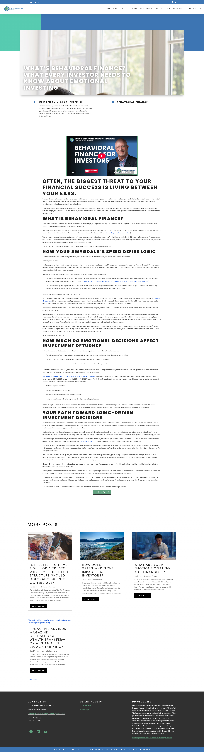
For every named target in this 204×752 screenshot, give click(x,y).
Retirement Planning (48, 587)
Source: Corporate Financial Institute (118, 233)
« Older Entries (33, 679)
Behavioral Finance (132, 102)
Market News (97, 580)
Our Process (115, 9)
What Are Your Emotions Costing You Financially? (152, 568)
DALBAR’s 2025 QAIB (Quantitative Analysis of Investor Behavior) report (68, 376)
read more (38, 606)
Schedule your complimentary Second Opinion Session (46, 714)
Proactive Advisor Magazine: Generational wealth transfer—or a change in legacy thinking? (48, 638)
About (160, 9)
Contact (190, 9)
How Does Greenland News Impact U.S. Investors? (98, 570)
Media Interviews (51, 651)
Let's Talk (102, 492)
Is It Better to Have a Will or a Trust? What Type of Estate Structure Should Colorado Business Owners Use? (49, 574)
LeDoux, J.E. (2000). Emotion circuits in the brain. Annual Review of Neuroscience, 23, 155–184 (115, 281)
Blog (42, 651)
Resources (173, 9)
